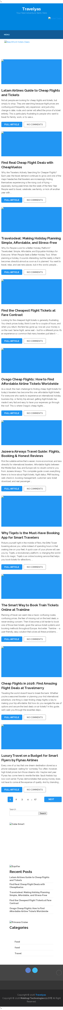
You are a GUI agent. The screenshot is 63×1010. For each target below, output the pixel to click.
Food (17, 942)
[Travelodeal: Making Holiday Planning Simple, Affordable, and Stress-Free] (31, 219)
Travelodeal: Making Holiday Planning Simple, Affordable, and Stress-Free (31, 240)
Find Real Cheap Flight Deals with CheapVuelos (27, 165)
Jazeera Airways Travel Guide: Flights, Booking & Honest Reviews (30, 454)
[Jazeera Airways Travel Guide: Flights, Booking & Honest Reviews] (31, 432)
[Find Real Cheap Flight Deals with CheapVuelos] (31, 144)
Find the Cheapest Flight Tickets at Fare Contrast (28, 313)
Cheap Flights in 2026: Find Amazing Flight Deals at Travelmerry (29, 685)
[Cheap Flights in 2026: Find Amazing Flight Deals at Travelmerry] (31, 661)
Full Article (11, 124)
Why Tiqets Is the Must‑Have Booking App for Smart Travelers (30, 535)
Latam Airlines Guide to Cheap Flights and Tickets (30, 93)
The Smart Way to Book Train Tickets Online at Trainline (30, 607)
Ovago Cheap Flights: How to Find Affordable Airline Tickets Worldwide (30, 381)
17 (35, 799)
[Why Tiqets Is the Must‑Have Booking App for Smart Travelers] (31, 511)
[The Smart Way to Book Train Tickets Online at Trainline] (31, 586)
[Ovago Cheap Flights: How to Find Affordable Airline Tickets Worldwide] (31, 360)
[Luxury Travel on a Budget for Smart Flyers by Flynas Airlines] (31, 736)
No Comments (35, 124)
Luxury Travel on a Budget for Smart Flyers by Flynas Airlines (29, 758)
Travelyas (31, 9)
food (17, 947)
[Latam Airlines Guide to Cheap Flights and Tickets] (31, 71)
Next (51, 799)
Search (13, 809)
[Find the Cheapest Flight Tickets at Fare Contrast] (31, 291)
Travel (18, 953)
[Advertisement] (31, 845)
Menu (7, 35)
